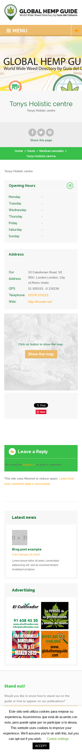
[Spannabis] (26, 645)
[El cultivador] (26, 616)
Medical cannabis (51, 151)
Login (76, 30)
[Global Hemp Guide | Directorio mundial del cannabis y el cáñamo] (41, 12)
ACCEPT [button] (41, 746)
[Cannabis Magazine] (55, 616)
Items (31, 151)
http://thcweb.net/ (40, 301)
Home (19, 151)
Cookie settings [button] (58, 739)
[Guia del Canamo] (55, 645)
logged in (29, 464)
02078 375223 (38, 295)
